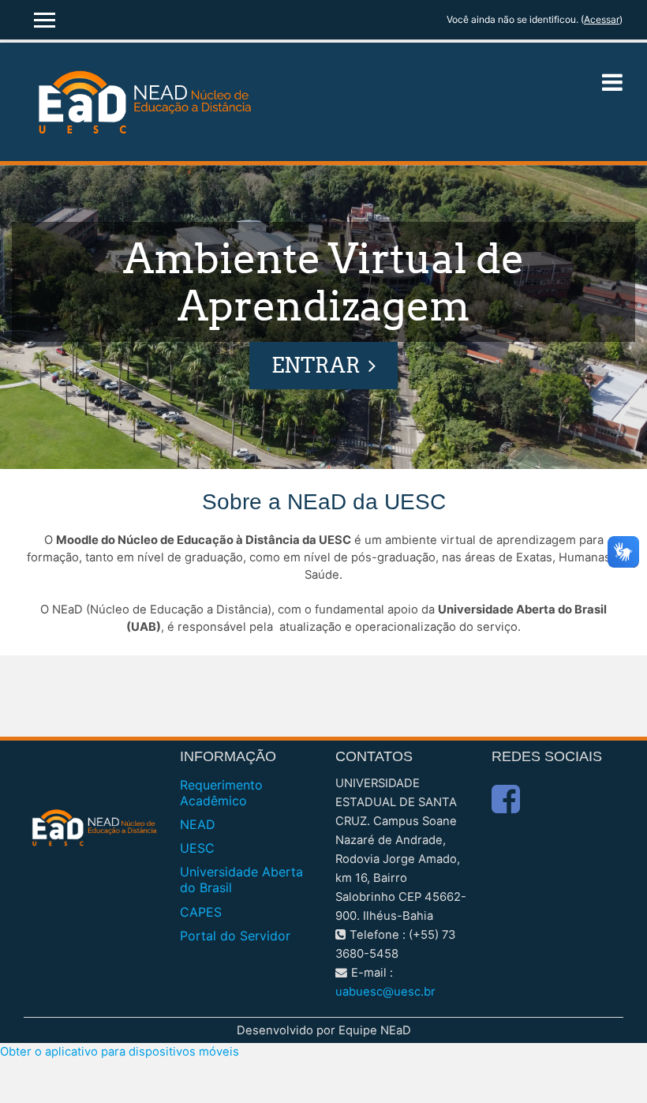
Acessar (601, 19)
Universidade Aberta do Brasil (241, 879)
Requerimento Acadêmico (221, 792)
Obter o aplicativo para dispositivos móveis (119, 1052)
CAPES (201, 912)
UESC (197, 848)
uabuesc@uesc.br (385, 992)
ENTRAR (316, 365)
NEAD (197, 824)
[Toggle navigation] (612, 82)
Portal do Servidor (235, 936)
